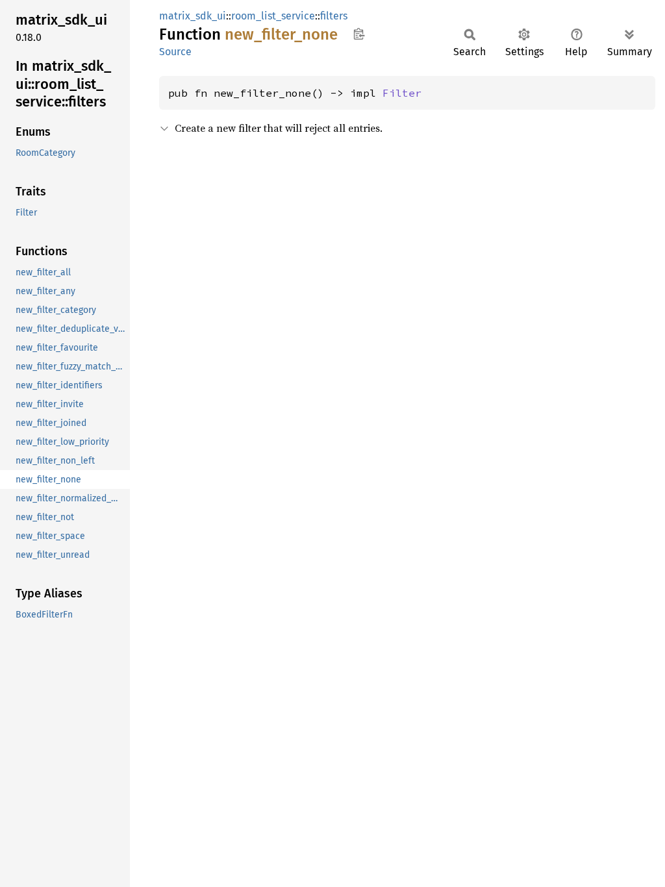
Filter (402, 92)
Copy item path (359, 34)
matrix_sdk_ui (192, 16)
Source (175, 51)
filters (333, 16)
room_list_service (273, 16)
